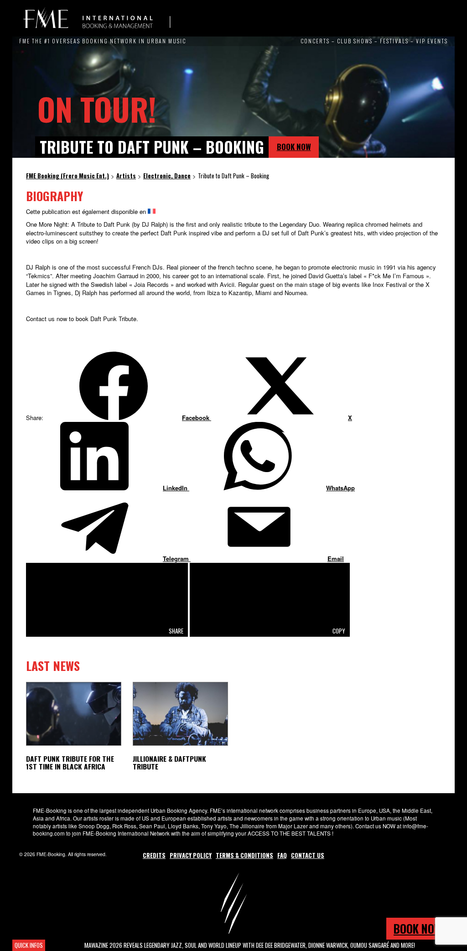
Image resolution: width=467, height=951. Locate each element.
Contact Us (307, 855)
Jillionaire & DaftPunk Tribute (169, 762)
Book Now (294, 146)
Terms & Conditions (244, 855)
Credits (154, 855)
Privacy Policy (191, 855)
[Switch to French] (152, 211)
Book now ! (420, 928)
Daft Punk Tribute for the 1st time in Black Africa (70, 762)
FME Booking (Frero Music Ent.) (96, 18)
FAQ (282, 855)
